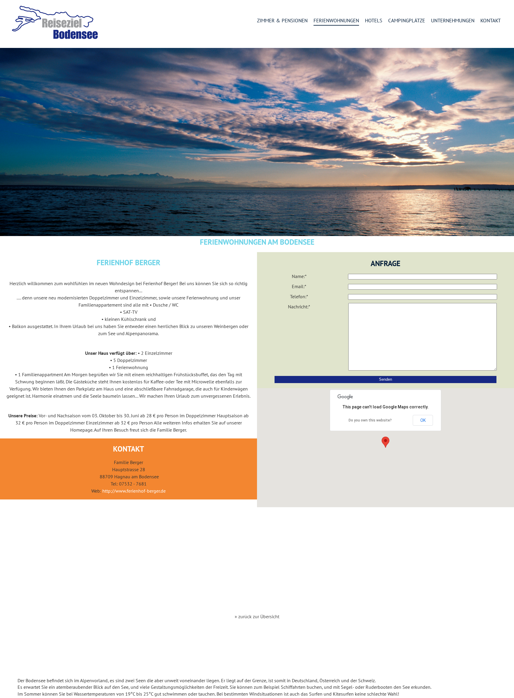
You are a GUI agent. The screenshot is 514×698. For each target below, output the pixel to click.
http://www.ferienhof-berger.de (134, 491)
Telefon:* (299, 296)
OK (423, 420)
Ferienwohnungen (336, 21)
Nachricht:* (299, 307)
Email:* (299, 286)
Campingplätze (406, 21)
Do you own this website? (370, 420)
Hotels (373, 21)
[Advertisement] (257, 560)
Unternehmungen (452, 21)
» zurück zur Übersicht (257, 616)
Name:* (299, 276)
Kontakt (490, 21)
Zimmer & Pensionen (282, 21)
